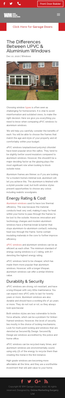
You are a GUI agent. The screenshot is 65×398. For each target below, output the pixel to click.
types (28, 107)
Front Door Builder (50, 3)
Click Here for (32, 26)
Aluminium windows (16, 203)
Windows (26, 56)
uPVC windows (14, 245)
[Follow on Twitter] (11, 3)
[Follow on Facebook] (4, 3)
